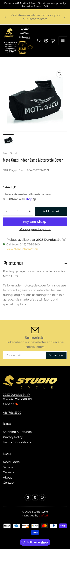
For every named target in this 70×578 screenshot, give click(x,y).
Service (8, 467)
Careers (8, 472)
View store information (22, 249)
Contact (8, 482)
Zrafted (43, 515)
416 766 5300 (12, 412)
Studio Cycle (40, 511)
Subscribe (56, 355)
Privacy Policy (13, 437)
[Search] (39, 40)
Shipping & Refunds (17, 432)
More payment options (35, 229)
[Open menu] (63, 40)
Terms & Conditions (17, 442)
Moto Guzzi (10, 153)
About (7, 477)
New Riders (11, 462)
